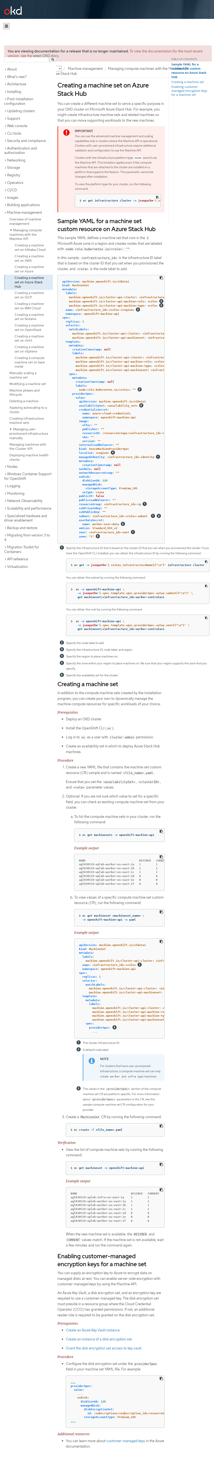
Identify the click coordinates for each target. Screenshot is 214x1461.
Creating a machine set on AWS (29, 258)
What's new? (17, 76)
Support (13, 118)
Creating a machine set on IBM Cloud (29, 306)
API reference (17, 559)
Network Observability (24, 500)
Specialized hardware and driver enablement (25, 518)
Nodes (12, 466)
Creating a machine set (187, 82)
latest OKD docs (46, 55)
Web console (17, 126)
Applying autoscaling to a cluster (28, 409)
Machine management (85, 68)
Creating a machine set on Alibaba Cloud (30, 247)
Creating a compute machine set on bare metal (30, 362)
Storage (13, 167)
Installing (14, 91)
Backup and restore (22, 528)
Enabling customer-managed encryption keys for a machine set (189, 91)
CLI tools (14, 133)
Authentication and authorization (20, 150)
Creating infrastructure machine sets (26, 420)
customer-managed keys (125, 1441)
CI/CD (12, 190)
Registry (13, 175)
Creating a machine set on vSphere (29, 349)
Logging (13, 486)
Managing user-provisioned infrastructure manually (28, 433)
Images (12, 197)
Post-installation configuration (18, 101)
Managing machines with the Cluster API (27, 446)
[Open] (6, 26)
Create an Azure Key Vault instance (93, 1330)
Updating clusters (21, 111)
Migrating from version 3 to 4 (27, 537)
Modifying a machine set (27, 384)
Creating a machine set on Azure (29, 269)
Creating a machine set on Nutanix (29, 316)
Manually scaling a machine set (22, 375)
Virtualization (17, 566)
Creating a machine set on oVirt (29, 338)
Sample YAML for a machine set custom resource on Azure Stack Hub (188, 70)
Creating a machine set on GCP (29, 295)
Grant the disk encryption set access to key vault (103, 1348)
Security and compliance (26, 140)
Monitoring (15, 493)
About (12, 69)
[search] (53, 59)
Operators (15, 182)
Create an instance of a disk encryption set (99, 1339)
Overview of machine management (25, 221)
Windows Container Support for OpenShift (27, 476)
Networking (16, 160)
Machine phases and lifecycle (24, 392)
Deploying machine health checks (28, 457)
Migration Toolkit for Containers (21, 549)
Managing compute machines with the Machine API (148, 68)
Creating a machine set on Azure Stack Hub (29, 282)
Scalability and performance (29, 508)
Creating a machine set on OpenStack (29, 327)
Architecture (16, 84)
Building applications (23, 205)
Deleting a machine (23, 401)
